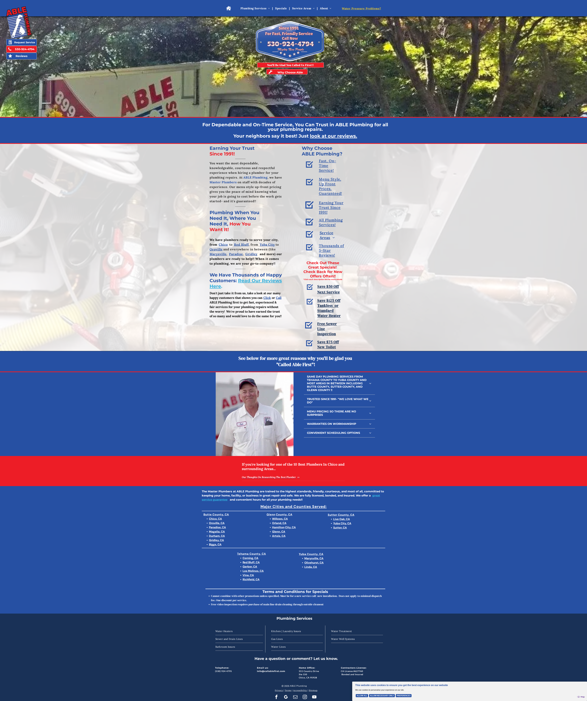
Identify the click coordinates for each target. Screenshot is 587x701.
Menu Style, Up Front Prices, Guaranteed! (330, 186)
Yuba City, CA (342, 523)
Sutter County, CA (341, 515)
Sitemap (313, 690)
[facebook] (276, 697)
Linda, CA (310, 567)
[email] (295, 697)
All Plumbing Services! (331, 222)
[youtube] (314, 697)
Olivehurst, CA (314, 562)
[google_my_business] (285, 697)
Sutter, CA (340, 527)
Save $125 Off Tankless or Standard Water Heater (329, 308)
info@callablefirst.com (271, 671)
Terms (288, 690)
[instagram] (304, 697)
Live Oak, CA (341, 519)
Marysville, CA (313, 558)
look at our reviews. (333, 136)
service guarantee (214, 499)
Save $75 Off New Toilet (328, 344)
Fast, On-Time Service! (327, 166)
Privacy (279, 690)
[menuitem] (255, 8)
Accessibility (300, 690)
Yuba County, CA (311, 554)
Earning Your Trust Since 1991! (331, 207)
